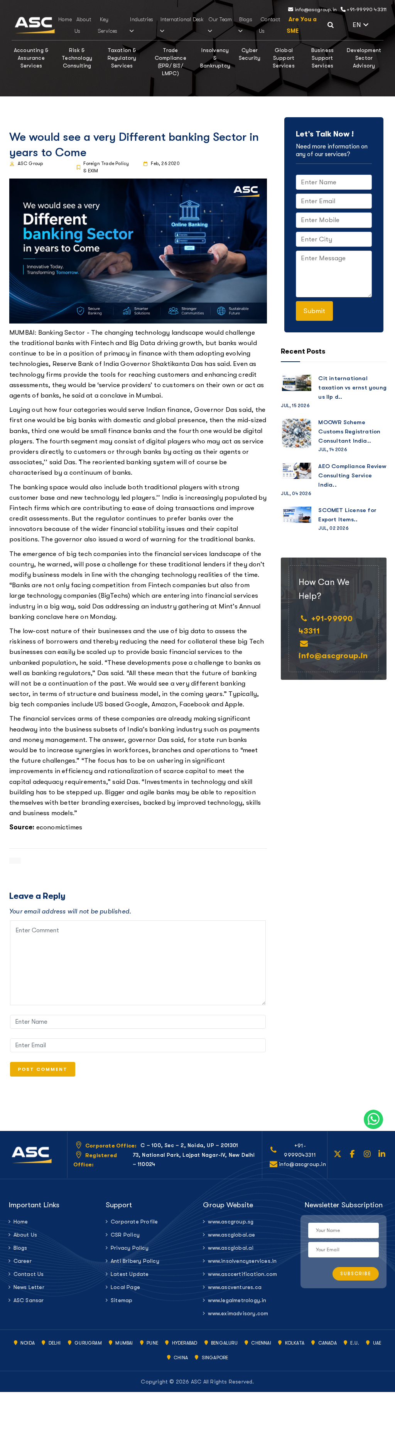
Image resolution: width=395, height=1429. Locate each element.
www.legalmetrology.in (237, 1300)
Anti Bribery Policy (135, 1261)
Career (23, 1261)
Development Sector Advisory (364, 58)
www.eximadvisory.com (238, 1313)
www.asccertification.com (242, 1274)
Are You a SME (302, 25)
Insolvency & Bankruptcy (215, 58)
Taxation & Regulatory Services (122, 58)
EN (368, 24)
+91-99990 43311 (366, 9)
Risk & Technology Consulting (77, 58)
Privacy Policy (130, 1248)
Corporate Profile (134, 1221)
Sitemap (121, 1300)
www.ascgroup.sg (230, 1221)
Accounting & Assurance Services (31, 58)
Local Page (125, 1287)
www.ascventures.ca (235, 1287)
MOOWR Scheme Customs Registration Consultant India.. (349, 431)
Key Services (108, 25)
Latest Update (130, 1274)
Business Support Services (322, 58)
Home (65, 19)
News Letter (29, 1287)
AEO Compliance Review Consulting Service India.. (352, 475)
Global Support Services (284, 58)
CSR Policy (125, 1235)
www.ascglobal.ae (231, 1235)
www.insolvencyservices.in (242, 1261)
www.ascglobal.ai (230, 1248)
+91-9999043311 (300, 1150)
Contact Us (29, 1274)
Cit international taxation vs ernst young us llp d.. (352, 387)
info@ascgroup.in (315, 9)
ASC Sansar (29, 1300)
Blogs (245, 19)
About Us (25, 1235)
